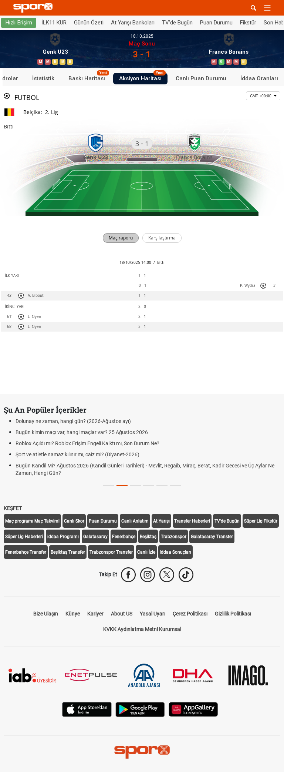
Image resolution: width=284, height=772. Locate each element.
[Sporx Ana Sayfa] (34, 8)
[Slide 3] (148, 485)
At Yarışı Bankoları (133, 22)
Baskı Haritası (87, 77)
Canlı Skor (74, 521)
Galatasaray (95, 536)
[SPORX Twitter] (167, 575)
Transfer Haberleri (192, 521)
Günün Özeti (89, 22)
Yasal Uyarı (152, 614)
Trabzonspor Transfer (111, 552)
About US (121, 614)
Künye (72, 614)
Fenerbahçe (123, 536)
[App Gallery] (193, 708)
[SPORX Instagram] (147, 575)
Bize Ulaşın (45, 614)
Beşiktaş (148, 536)
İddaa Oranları (259, 78)
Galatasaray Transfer (212, 536)
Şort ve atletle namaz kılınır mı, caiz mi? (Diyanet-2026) (77, 454)
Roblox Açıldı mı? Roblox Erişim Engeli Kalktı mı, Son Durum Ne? (87, 443)
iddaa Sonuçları (175, 552)
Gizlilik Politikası (233, 614)
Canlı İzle (146, 552)
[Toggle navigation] (267, 7)
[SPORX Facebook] (128, 575)
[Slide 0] (108, 485)
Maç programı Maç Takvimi (32, 521)
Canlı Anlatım (135, 521)
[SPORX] (142, 752)
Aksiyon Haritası (141, 77)
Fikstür (248, 22)
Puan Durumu (216, 22)
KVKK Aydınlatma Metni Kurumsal (142, 629)
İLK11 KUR (54, 22)
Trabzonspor (173, 536)
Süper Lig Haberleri (24, 536)
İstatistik (43, 78)
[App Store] (87, 708)
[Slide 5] (175, 485)
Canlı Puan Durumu (201, 78)
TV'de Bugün (177, 22)
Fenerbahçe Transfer (25, 552)
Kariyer (95, 614)
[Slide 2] (135, 485)
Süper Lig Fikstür (260, 521)
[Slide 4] (162, 485)
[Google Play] (140, 708)
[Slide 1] (122, 485)
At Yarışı (161, 521)
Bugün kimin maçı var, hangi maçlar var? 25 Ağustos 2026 (82, 432)
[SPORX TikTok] (186, 575)
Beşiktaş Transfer (68, 552)
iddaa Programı (63, 536)
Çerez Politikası (190, 614)
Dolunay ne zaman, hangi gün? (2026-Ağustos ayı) (73, 421)
